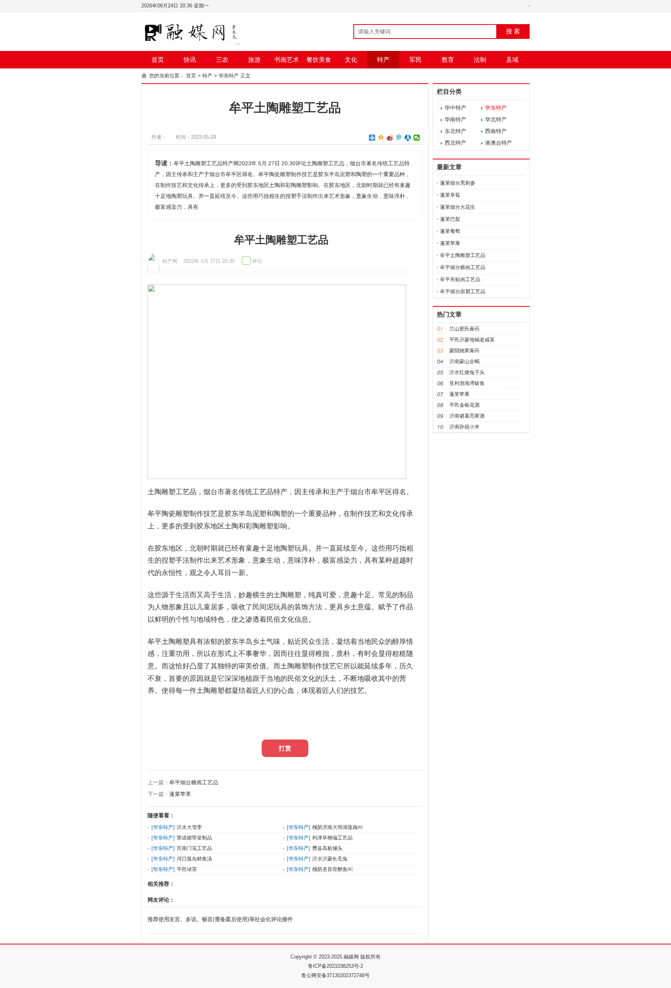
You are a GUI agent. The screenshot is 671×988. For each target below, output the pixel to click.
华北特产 (496, 119)
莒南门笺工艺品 (194, 848)
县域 (512, 59)
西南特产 (496, 131)
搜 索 (513, 31)
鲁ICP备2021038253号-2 (335, 966)
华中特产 (455, 108)
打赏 (285, 748)
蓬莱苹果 (180, 794)
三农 (222, 59)
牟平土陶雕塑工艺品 (462, 255)
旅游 (254, 59)
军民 (415, 59)
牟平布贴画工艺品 (460, 279)
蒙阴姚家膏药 (464, 350)
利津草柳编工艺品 (332, 838)
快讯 (190, 59)
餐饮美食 (318, 59)
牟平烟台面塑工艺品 (462, 291)
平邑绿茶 (187, 869)
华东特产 (229, 76)
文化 (351, 59)
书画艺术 (286, 59)
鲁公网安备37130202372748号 (335, 975)
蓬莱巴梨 (450, 219)
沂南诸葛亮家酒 (467, 416)
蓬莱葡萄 (450, 231)
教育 (448, 59)
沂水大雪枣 (189, 827)
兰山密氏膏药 (464, 329)
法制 (480, 59)
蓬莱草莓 (450, 195)
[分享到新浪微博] (390, 138)
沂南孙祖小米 (464, 427)
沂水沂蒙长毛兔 (330, 859)
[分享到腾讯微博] (399, 138)
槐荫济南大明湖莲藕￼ (337, 827)
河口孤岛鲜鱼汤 (194, 859)
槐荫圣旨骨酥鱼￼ (332, 869)
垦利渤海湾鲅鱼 (467, 383)
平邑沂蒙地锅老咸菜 (472, 340)
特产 (383, 59)
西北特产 (455, 143)
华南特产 (455, 119)
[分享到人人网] (408, 138)
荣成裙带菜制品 (194, 838)
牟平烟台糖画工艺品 (193, 782)
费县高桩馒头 (327, 848)
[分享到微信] (417, 138)
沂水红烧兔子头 (467, 372)
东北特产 (455, 131)
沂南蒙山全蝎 (464, 361)
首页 (157, 59)
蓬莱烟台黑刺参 (457, 183)
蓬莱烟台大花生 (457, 207)
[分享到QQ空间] (381, 138)
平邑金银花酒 (464, 405)
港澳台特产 (498, 143)
